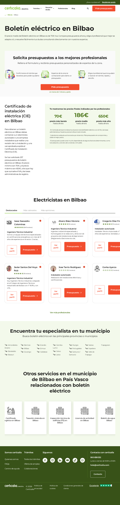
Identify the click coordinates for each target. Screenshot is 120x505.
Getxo (58, 351)
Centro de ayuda (12, 469)
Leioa (58, 355)
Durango (27, 352)
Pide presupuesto (103, 8)
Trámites (36, 8)
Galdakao (43, 352)
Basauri (11, 355)
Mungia (75, 345)
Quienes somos (12, 459)
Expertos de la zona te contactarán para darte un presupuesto (61, 75)
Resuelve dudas (48, 8)
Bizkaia (10, 15)
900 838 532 (95, 457)
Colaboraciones (31, 469)
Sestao (91, 345)
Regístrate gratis (108, 2)
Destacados (11, 210)
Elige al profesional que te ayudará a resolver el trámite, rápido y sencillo (101, 75)
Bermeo (27, 345)
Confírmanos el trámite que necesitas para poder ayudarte (27, 74)
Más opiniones (47, 210)
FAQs (7, 464)
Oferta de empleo (32, 464)
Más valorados (30, 210)
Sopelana (91, 348)
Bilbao (26, 348)
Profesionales (63, 8)
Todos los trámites (32, 459)
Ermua (42, 348)
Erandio (43, 345)
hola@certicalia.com (99, 465)
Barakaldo (12, 351)
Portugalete (77, 348)
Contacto (98, 474)
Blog (73, 8)
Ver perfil (11, 249)
